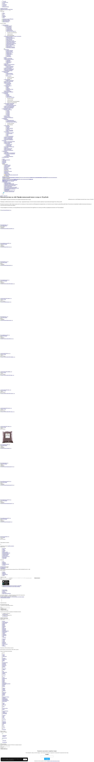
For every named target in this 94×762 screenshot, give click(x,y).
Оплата (3, 3)
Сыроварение (4, 151)
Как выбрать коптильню (10, 77)
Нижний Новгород (5, 700)
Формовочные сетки (9, 89)
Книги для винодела (7, 149)
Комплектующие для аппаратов (16, 36)
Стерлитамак (4, 713)
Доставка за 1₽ (5, 2)
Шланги (12, 44)
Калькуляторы (4, 181)
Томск (3, 716)
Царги (12, 38)
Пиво (7, 169)
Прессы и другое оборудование (9, 141)
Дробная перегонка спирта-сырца (10, 185)
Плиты (5, 57)
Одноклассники (5, 574)
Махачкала (4, 629)
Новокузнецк (4, 631)
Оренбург (4, 632)
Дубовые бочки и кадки (6, 108)
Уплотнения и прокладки (10, 46)
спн (3, 14)
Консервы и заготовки (8, 171)
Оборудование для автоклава (9, 103)
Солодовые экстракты (10, 132)
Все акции (5, 195)
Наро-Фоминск (4, 698)
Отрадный (4, 704)
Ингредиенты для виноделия (9, 146)
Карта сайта (4, 558)
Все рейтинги (6, 175)
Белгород (3, 658)
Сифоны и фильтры (9, 128)
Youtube (3, 571)
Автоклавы (6, 93)
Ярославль (4, 729)
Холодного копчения (9, 74)
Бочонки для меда (7, 116)
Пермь (3, 706)
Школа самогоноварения (10, 35)
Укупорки (8, 129)
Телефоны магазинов (3, 8)
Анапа (3, 655)
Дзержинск (4, 668)
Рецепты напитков (7, 165)
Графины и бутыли (7, 65)
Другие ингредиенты (9, 136)
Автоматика (8, 40)
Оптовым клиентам (5, 564)
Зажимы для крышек (9, 104)
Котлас (3, 685)
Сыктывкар (4, 634)
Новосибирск (4, 701)
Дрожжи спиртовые (9, 50)
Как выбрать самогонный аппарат (12, 32)
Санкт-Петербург (5, 622)
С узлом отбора (8, 28)
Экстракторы (14, 41)
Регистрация (4, 557)
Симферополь (4, 712)
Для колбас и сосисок (7, 85)
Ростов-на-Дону (5, 708)
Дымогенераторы (7, 79)
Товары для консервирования (9, 106)
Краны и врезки (9, 45)
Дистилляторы (8, 26)
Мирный (3, 693)
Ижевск (3, 624)
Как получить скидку (5, 556)
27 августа (2, 227)
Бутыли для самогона (9, 66)
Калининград (4, 678)
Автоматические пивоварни (11, 121)
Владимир (4, 663)
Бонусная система (5, 553)
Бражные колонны (9, 37)
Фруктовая (8, 84)
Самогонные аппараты (8, 25)
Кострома (4, 684)
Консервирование (5, 92)
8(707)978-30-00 (3, 566)
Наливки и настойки (7, 168)
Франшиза (4, 563)
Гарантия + (4, 5)
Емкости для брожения (8, 58)
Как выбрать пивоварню (10, 123)
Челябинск (4, 723)
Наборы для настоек (9, 52)
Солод (7, 135)
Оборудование (6, 125)
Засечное (3, 675)
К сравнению (4, 742)
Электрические (8, 96)
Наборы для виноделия (8, 148)
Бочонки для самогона (8, 109)
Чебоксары (4, 722)
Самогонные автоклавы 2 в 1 (11, 31)
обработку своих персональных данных (53, 760)
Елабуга (3, 673)
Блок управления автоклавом (11, 105)
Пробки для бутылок (9, 67)
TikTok (3, 575)
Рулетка (3, 591)
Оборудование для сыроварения (9, 152)
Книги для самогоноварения (9, 68)
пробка (3, 17)
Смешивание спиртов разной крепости (10, 184)
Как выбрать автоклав (10, 98)
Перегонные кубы (7, 36)
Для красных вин (9, 144)
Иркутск (3, 625)
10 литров (8, 111)
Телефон (47, 754)
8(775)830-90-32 (3, 567)
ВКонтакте (4, 573)
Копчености (6, 172)
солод (3, 12)
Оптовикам (4, 4)
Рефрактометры (9, 61)
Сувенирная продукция (8, 70)
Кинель (3, 680)
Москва (3, 621)
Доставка (3, 550)
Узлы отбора (8, 38)
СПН (11, 39)
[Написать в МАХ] (3, 194)
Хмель (7, 134)
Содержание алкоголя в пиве (9, 191)
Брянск (3, 660)
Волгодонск (4, 665)
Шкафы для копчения (9, 80)
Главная (1, 195)
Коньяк (8, 166)
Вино (5, 169)
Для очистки (8, 55)
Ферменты (8, 155)
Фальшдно (12, 40)
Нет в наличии (2, 374)
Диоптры (7, 42)
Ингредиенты (6, 49)
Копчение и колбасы (5, 71)
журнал (6, 164)
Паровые (7, 94)
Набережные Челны (5, 696)
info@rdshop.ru (2, 568)
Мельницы (8, 126)
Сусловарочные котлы (10, 120)
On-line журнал (4, 590)
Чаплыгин (4, 721)
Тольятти (3, 715)
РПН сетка (8, 39)
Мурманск (4, 630)
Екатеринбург (4, 672)
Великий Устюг (5, 662)
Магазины (4, 548)
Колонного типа (9, 27)
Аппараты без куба (9, 30)
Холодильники (12, 42)
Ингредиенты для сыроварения (9, 153)
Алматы (3, 639)
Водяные (7, 95)
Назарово (3, 697)
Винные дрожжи (7, 143)
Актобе (4, 1)
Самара (3, 633)
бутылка (3, 15)
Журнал (3, 163)
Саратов (3, 711)
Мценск (3, 695)
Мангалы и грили (7, 82)
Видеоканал (4, 592)
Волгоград (4, 664)
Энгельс (3, 727)
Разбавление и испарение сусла (9, 190)
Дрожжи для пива (9, 133)
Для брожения (8, 54)
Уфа (3, 636)
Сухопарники (13, 43)
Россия (3, 652)
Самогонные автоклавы (10, 97)
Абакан (3, 654)
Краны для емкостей (9, 130)
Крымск (3, 686)
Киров (3, 627)
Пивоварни (6, 119)
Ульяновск (4, 719)
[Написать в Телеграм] (3, 193)
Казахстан (4, 638)
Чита (3, 724)
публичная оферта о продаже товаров (18, 596)
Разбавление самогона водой (9, 183)
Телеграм (3, 572)
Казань (3, 677)
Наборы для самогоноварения (9, 64)
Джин (7, 167)
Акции (3, 549)
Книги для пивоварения (8, 138)
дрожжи (3, 13)
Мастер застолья (5, 6)
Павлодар (4, 643)
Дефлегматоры (8, 43)
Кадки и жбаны (6, 115)
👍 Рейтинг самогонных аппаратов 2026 (11, 174)
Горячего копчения (9, 73)
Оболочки (8, 88)
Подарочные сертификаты (8, 69)
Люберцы (4, 690)
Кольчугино (4, 682)
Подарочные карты (5, 157)
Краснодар (4, 628)
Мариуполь (4, 692)
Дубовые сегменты (9, 53)
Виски (5, 166)
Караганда (4, 642)
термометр (4, 16)
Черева (7, 87)
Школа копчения (9, 78)
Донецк (3, 669)
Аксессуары (6, 63)
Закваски (7, 154)
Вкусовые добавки (9, 51)
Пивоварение (4, 118)
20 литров (8, 113)
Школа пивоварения (10, 124)
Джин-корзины (8, 41)
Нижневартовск (5, 699)
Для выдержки (8, 56)
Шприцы (7, 86)
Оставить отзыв (5, 555)
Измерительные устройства (9, 59)
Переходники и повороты (10, 47)
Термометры (8, 62)
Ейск (3, 671)
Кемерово (4, 626)
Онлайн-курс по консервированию (12, 102)
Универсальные (9, 145)
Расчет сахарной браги (8, 186)
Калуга (3, 679)
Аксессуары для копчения (8, 81)
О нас (3, 561)
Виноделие (4, 140)
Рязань (3, 709)
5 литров (7, 110)
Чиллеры (7, 127)
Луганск (3, 689)
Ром (5, 167)
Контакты (4, 562)
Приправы (8, 90)
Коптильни (6, 72)
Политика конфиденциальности (5, 596)
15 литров (8, 112)
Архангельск (4, 656)
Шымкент (4, 645)
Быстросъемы (8, 44)
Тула (3, 717)
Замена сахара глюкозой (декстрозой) (10, 187)
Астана (3, 640)
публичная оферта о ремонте (5, 597)
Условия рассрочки (5, 554)
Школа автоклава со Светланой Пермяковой (13, 101)
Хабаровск (4, 637)
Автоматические (9, 29)
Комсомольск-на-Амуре (6, 683)
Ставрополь (4, 635)
